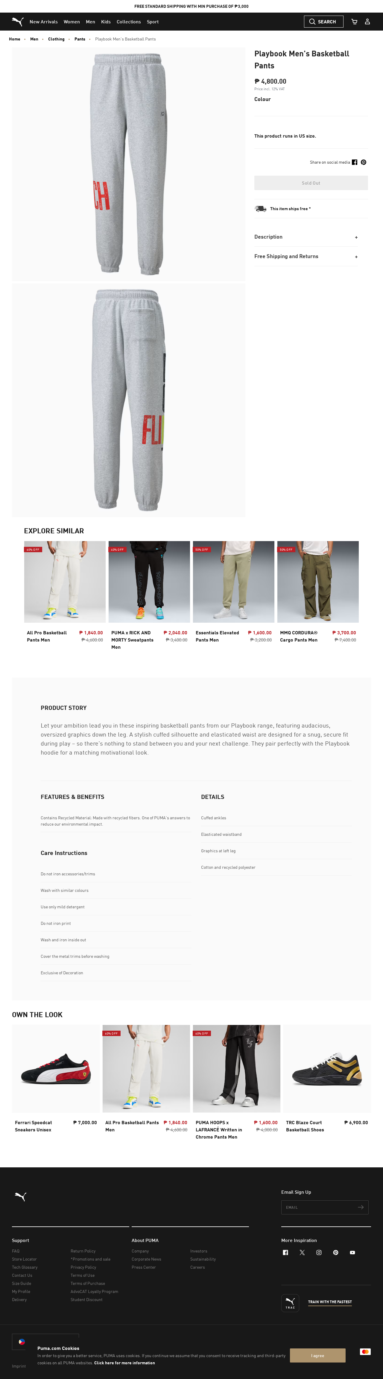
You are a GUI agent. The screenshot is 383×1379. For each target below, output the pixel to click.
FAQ (15, 1250)
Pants (80, 39)
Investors (198, 1250)
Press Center (144, 1267)
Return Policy (83, 1250)
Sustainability (203, 1258)
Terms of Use (83, 1275)
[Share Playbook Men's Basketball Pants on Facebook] (354, 162)
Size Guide (21, 1283)
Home (14, 39)
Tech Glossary (24, 1267)
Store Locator (24, 1258)
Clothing (56, 39)
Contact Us (22, 1275)
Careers (197, 1267)
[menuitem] (44, 22)
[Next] (349, 597)
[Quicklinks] (367, 21)
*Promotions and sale (90, 1258)
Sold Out (311, 183)
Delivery (19, 1299)
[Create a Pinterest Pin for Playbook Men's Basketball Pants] (363, 162)
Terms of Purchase (88, 1283)
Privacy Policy (83, 1267)
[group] (65, 597)
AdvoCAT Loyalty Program (94, 1291)
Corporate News (146, 1258)
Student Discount (87, 1299)
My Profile (21, 1291)
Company (140, 1250)
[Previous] (33, 597)
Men (34, 39)
